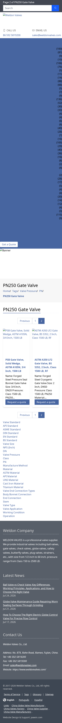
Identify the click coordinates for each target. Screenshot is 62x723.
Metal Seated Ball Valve (15, 124)
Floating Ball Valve (12, 102)
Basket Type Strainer (13, 185)
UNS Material (10, 480)
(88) (60, 81)
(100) (59, 48)
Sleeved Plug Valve (12, 200)
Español (38, 699)
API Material (10, 476)
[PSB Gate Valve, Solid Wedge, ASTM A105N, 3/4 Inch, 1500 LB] (16, 342)
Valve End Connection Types (19, 490)
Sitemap (49, 694)
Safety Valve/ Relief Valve (16, 157)
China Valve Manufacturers (17, 711)
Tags (15, 291)
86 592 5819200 (11, 35)
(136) (59, 99)
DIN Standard (11, 433)
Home (3, 41)
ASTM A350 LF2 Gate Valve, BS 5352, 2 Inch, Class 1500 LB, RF (45, 365)
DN (5, 451)
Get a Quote (9, 244)
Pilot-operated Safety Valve (18, 164)
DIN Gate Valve (9, 56)
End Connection (12, 498)
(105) (59, 142)
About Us (6, 225)
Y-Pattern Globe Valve (14, 77)
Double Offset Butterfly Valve (19, 135)
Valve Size (8, 444)
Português (24, 699)
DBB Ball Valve (9, 121)
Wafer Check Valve (11, 95)
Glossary (37, 694)
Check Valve (7, 81)
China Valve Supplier (37, 708)
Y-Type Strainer (9, 182)
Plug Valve (7, 196)
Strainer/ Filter (10, 178)
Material (7, 469)
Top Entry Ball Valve (13, 117)
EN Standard (10, 436)
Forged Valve (8, 142)
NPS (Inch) (9, 447)
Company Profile (11, 229)
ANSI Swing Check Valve (15, 84)
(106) (59, 63)
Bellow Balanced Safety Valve (19, 167)
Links (6, 705)
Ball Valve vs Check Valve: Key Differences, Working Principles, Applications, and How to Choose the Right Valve (28, 588)
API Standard (10, 425)
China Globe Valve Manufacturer (28, 705)
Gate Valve (6, 48)
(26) (60, 178)
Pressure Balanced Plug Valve (19, 203)
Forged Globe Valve (13, 149)
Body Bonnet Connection (17, 494)
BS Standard (10, 440)
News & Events (9, 222)
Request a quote (16, 402)
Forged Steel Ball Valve (15, 110)
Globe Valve (7, 63)
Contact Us (7, 240)
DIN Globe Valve (10, 70)
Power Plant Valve (12, 193)
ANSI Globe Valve (10, 66)
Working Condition (14, 512)
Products (6, 45)
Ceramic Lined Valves (13, 218)
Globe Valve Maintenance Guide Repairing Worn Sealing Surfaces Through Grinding (30, 603)
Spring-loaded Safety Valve (17, 160)
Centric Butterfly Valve (15, 131)
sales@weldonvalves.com (46, 35)
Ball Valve (6, 99)
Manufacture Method (15, 465)
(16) (60, 157)
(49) (60, 128)
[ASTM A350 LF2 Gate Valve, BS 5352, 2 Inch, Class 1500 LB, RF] (45, 342)
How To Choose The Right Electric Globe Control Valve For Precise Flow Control (30, 616)
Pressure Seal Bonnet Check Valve (22, 92)
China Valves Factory (14, 708)
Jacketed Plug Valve (12, 211)
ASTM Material (11, 472)
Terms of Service (12, 694)
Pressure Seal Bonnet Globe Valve (22, 74)
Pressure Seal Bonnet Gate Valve (21, 59)
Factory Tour (9, 232)
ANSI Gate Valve (9, 52)
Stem (6, 501)
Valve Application (12, 508)
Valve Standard (11, 422)
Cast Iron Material (13, 483)
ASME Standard (12, 429)
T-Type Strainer (9, 189)
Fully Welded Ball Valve (15, 113)
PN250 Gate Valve (13, 296)
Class (6, 458)
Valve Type (9, 505)
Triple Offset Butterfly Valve (18, 139)
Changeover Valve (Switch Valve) (21, 175)
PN (41, 291)
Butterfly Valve (10, 128)
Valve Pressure (28, 291)
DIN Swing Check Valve (14, 88)
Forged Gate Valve (12, 146)
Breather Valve (9, 171)
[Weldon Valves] (27, 19)
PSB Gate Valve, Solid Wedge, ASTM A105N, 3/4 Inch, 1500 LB (15, 365)
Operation (9, 516)
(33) (60, 196)
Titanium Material (13, 487)
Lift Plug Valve (9, 207)
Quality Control (11, 236)
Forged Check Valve (12, 153)
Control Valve (9, 214)
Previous (25, 321)
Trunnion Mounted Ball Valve (19, 106)
